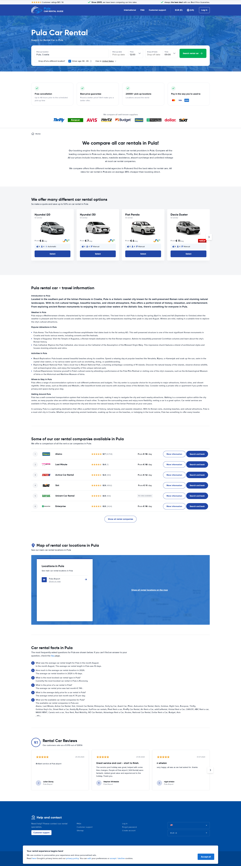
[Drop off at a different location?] (36, 61)
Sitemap (80, 830)
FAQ (142, 10)
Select (52, 253)
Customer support (157, 10)
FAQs (79, 823)
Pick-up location (42, 52)
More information (174, 454)
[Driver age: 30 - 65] (69, 61)
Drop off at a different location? (51, 61)
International (130, 10)
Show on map (55, 581)
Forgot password (129, 827)
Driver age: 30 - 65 (80, 61)
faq (52, 655)
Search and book (197, 454)
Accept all (206, 856)
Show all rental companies (120, 519)
